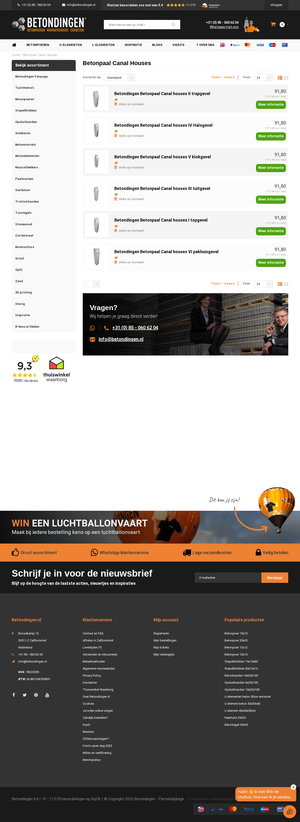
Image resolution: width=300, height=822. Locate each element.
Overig (20, 304)
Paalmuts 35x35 (235, 717)
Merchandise (91, 760)
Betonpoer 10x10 (236, 654)
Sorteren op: (92, 77)
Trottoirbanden (27, 201)
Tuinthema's (24, 87)
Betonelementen (27, 156)
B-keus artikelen (27, 326)
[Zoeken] (173, 24)
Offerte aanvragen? (96, 739)
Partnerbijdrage (171, 799)
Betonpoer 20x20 (236, 640)
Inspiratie (133, 45)
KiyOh (96, 799)
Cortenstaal (24, 235)
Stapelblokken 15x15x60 (241, 661)
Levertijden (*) (92, 647)
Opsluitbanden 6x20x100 (241, 682)
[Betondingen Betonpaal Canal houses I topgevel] (97, 224)
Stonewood (23, 224)
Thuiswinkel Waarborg (98, 689)
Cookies (88, 703)
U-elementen (70, 45)
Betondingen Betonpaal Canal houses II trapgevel (162, 93)
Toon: (246, 77)
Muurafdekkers (26, 167)
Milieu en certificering (97, 753)
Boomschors (24, 247)
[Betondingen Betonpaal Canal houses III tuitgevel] (97, 193)
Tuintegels (23, 213)
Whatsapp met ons (224, 27)
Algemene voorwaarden (99, 668)
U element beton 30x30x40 (242, 703)
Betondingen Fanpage (31, 76)
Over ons (206, 45)
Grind (19, 258)
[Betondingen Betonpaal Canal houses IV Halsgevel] (97, 130)
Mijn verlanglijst (164, 654)
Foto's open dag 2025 (97, 746)
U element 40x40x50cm (240, 710)
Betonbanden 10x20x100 (241, 675)
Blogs (157, 45)
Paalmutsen (24, 179)
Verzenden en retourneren (100, 654)
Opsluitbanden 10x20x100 (242, 689)
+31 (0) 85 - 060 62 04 (36, 5)
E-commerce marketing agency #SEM (219, 799)
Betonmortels (25, 144)
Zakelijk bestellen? (95, 717)
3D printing (23, 292)
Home (14, 45)
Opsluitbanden (26, 122)
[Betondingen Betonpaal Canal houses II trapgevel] (97, 98)
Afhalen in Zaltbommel (98, 640)
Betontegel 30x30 (236, 724)
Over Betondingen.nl (96, 696)
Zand (19, 281)
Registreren (161, 633)
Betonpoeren (37, 45)
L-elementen (103, 45)
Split (18, 269)
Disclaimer (90, 682)
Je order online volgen (98, 710)
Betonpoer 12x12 (236, 647)
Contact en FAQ (93, 633)
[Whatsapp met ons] (95, 327)
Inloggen (276, 5)
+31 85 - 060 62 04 (30, 654)
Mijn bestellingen (165, 640)
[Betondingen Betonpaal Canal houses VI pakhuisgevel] (97, 256)
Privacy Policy (92, 675)
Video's (178, 45)
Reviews (88, 731)
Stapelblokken (26, 110)
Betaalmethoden (94, 661)
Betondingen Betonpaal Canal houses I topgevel (161, 220)
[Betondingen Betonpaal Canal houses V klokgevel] (97, 161)
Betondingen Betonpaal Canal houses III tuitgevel (162, 188)
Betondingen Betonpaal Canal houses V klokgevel (162, 156)
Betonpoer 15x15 (236, 633)
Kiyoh (86, 724)
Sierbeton (22, 190)
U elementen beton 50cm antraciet (248, 696)
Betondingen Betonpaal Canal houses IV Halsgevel (163, 125)
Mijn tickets (161, 647)
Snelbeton (22, 133)
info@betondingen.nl (81, 5)
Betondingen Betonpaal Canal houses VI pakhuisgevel (166, 251)
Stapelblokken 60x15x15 (241, 668)
